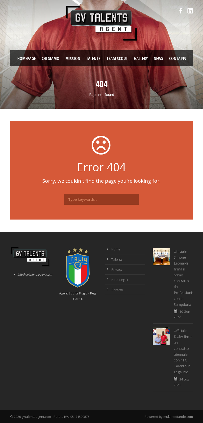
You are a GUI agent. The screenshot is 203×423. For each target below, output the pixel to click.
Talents (93, 58)
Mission (72, 58)
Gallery (141, 58)
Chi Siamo (50, 58)
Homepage (26, 58)
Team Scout (117, 58)
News (158, 58)
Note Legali (119, 279)
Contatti (177, 58)
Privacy (116, 269)
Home (115, 249)
